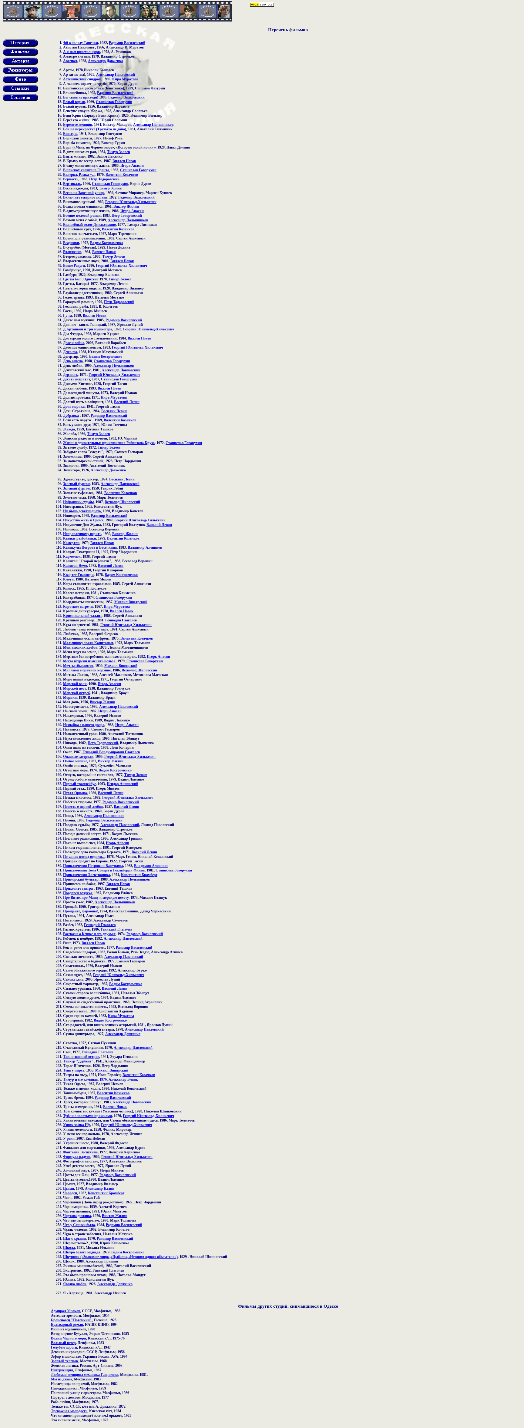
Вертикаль (72, 184)
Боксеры (70, 134)
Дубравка (71, 415)
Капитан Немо (75, 566)
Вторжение (72, 252)
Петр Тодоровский (104, 179)
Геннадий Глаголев (121, 620)
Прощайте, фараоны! (80, 911)
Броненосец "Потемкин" (71, 1320)
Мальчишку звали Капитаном (88, 643)
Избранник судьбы (78, 502)
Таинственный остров (81, 1057)
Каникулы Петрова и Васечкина (90, 547)
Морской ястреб (76, 693)
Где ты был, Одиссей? (81, 279)
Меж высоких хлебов (80, 647)
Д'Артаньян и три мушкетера (87, 329)
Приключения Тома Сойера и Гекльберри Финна (104, 870)
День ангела (73, 361)
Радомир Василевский (127, 43)
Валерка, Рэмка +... (79, 174)
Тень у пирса (73, 1070)
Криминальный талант (82, 616)
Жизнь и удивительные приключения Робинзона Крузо (109, 443)
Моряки (70, 697)
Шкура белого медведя (81, 1252)
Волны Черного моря (68, 1338)
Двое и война (73, 343)
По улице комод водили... (84, 856)
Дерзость (70, 375)
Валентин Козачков (122, 174)
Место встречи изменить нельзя (89, 661)
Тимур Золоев (118, 152)
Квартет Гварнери (78, 575)
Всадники (71, 243)
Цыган (68, 1188)
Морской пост (74, 688)
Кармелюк (72, 556)
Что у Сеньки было (79, 1225)
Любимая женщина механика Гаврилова (84, 1375)
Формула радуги (76, 1157)
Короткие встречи (78, 606)
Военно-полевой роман (82, 215)
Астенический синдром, (82, 79)
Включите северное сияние (85, 197)
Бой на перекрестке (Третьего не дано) (94, 129)
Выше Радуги (74, 265)
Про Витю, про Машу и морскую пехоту (96, 897)
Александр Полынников (153, 124)
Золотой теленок (64, 1361)
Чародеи (70, 1193)
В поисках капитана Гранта (86, 170)
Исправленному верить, (82, 534)
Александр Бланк (123, 1079)
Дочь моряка (74, 406)
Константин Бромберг (139, 875)
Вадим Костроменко (106, 243)
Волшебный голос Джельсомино (89, 224)
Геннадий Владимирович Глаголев (111, 752)
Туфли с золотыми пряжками (87, 1116)
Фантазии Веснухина (80, 1152)
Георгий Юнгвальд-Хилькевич (130, 202)
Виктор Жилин (126, 206)
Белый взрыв (74, 102)
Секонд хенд (73, 979)
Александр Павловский (115, 74)
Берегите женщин (77, 124)
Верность (70, 179)
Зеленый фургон (76, 484)
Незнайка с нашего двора (83, 725)
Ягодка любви (74, 1284)
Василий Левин (126, 402)
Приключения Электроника (86, 875)
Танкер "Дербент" (78, 1061)
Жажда (69, 429)
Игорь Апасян (132, 165)
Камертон (71, 543)
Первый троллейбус (79, 784)
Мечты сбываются (78, 666)
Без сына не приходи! (80, 97)
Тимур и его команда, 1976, (86, 1079)
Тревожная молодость (69, 1411)
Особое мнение (75, 761)
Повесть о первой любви (83, 806)
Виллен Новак (124, 161)
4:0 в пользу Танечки (80, 43)
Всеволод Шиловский (122, 502)
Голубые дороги (64, 1347)
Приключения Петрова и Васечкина (93, 866)
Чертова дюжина (77, 1216)
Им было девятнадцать (82, 511)
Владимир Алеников (145, 547)
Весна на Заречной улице (83, 193)
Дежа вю (70, 352)
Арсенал (70, 61)
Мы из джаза (61, 1379)
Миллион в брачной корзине (87, 670)
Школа (69, 1248)
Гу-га (67, 315)
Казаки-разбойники (79, 538)
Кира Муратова (125, 79)
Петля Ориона (75, 793)
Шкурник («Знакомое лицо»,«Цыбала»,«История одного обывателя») (120, 1257)
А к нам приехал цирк (81, 52)
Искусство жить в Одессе (83, 520)
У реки (69, 1138)
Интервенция (62, 1370)
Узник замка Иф (76, 1125)
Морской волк (75, 684)
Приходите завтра (78, 888)
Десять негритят (76, 379)
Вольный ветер (63, 1343)
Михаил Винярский (130, 602)
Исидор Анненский (122, 784)
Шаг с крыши (74, 1238)
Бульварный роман (67, 1325)
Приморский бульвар (81, 879)
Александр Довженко (105, 61)
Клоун (68, 579)
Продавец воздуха (77, 893)
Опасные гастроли (78, 756)
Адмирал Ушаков (65, 1311)
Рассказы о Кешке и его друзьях (89, 934)
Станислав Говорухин (114, 102)
